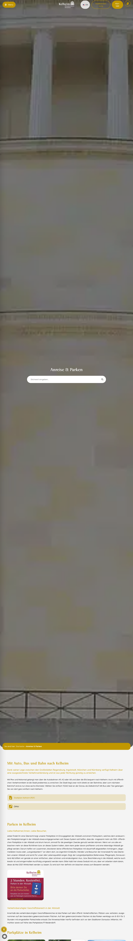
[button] (4, 936)
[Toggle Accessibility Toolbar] (4, 929)
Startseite (20, 746)
